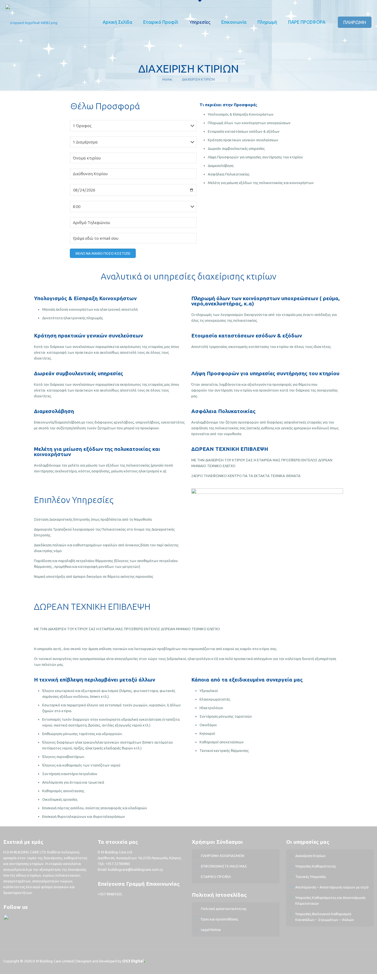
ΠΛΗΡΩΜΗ (354, 22)
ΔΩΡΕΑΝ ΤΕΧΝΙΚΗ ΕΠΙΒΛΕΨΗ (229, 449)
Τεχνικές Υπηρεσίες (310, 877)
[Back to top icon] (368, 961)
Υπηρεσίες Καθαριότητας (315, 866)
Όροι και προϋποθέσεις (219, 919)
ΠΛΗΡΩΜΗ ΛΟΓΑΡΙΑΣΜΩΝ (222, 856)
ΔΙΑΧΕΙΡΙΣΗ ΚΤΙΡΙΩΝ (198, 79)
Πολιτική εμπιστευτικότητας (223, 909)
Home (167, 79)
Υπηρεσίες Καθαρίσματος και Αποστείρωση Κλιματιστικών (330, 900)
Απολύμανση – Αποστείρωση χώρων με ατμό (332, 887)
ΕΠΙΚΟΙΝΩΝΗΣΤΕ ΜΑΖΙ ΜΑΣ (224, 866)
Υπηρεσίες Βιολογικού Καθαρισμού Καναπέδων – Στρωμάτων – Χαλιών (324, 917)
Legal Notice (211, 930)
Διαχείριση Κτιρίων (310, 856)
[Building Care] (31, 22)
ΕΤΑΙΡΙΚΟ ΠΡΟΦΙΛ (216, 877)
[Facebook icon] (354, 960)
